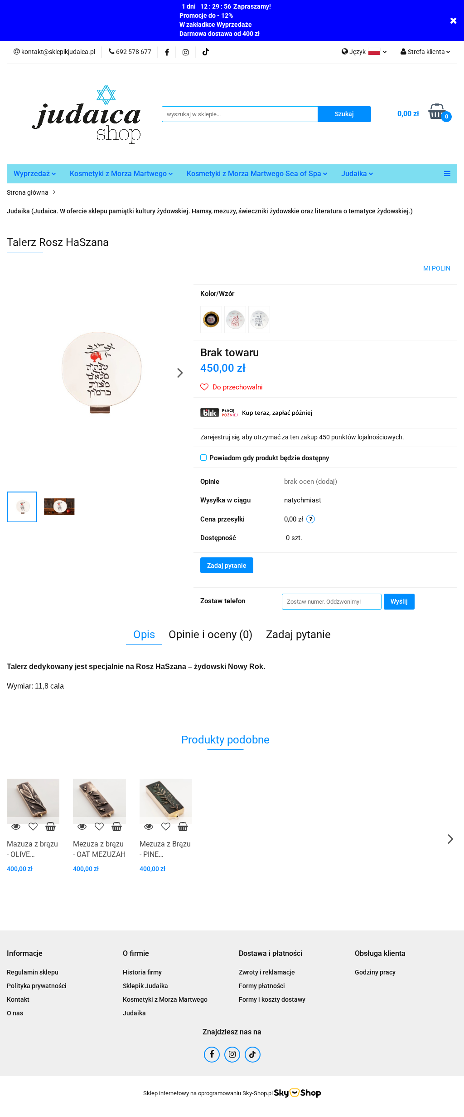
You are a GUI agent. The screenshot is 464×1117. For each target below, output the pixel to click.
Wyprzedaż (33, 173)
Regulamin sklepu (32, 972)
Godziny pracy (375, 972)
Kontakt (18, 999)
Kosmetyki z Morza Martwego (119, 173)
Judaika (355, 173)
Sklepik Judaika (145, 985)
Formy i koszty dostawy (272, 999)
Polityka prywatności (37, 985)
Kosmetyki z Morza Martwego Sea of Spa (255, 173)
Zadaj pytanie (226, 565)
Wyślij (399, 601)
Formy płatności (262, 985)
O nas (15, 1013)
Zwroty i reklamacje (267, 972)
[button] (25, 954)
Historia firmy (142, 972)
